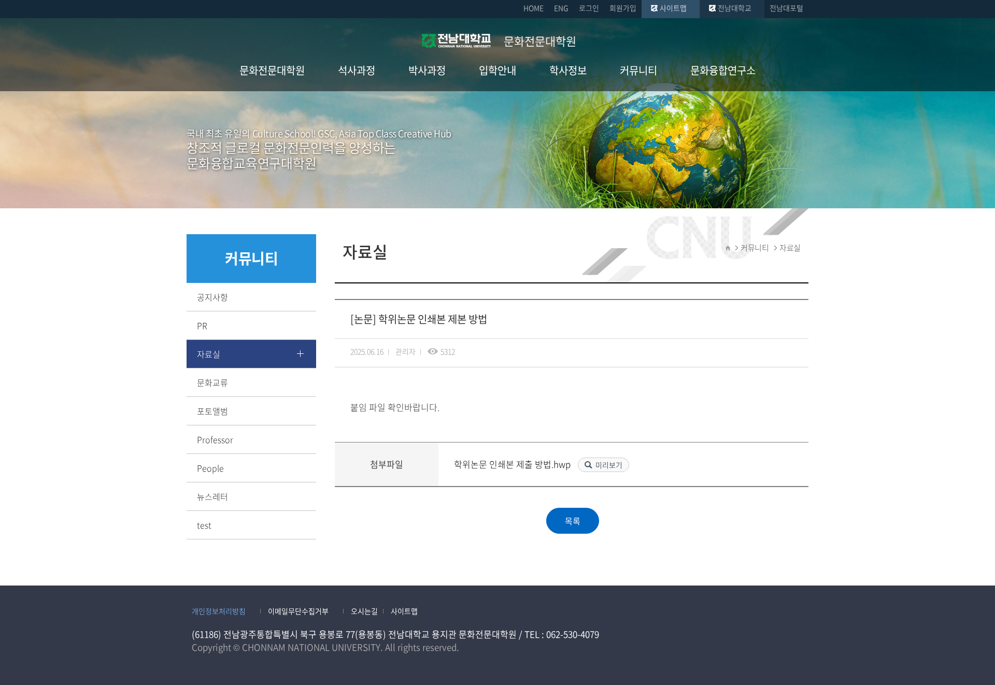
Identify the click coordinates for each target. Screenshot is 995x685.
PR (202, 325)
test (204, 525)
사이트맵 (673, 8)
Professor (215, 439)
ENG (561, 8)
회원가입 (622, 8)
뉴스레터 (212, 496)
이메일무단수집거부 (298, 611)
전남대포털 (786, 8)
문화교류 (212, 382)
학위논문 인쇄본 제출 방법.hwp (513, 464)
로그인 (589, 8)
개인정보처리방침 (219, 611)
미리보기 (608, 465)
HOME (533, 8)
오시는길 (364, 611)
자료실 (208, 354)
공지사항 (212, 297)
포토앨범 (212, 411)
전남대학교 (734, 8)
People (210, 468)
